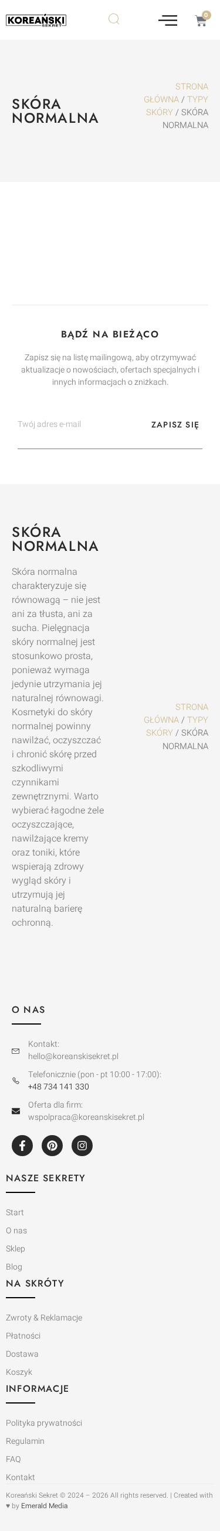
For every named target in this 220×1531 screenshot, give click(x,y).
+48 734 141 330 (58, 1087)
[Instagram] (82, 1145)
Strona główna (176, 93)
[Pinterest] (52, 1145)
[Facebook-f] (22, 1145)
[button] (168, 20)
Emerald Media (44, 1506)
